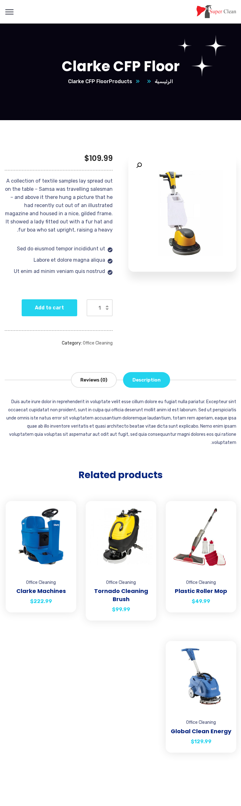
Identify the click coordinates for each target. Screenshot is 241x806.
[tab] (146, 380)
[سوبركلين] (216, 11)
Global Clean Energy (201, 731)
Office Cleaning (98, 343)
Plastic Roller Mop (201, 591)
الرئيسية (164, 81)
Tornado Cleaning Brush (121, 595)
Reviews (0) (93, 380)
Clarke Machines (41, 591)
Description (146, 380)
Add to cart (49, 308)
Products (120, 81)
